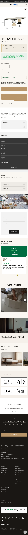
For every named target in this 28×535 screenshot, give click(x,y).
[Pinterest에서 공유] (9, 103)
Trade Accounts (4, 496)
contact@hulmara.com (8, 454)
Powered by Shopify (11, 528)
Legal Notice (17, 479)
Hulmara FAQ (3, 500)
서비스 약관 (15, 529)
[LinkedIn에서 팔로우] (23, 518)
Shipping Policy (18, 472)
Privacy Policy (18, 468)
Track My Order (4, 491)
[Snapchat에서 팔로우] (2, 521)
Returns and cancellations (6, 502)
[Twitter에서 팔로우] (6, 518)
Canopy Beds (4, 470)
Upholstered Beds (4, 468)
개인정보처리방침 (4, 529)
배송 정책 (20, 529)
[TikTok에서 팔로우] (20, 518)
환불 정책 (10, 529)
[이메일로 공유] (12, 103)
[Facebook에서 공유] (5, 103)
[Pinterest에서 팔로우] (16, 518)
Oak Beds (3, 466)
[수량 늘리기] (8, 72)
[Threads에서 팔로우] (13, 518)
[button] (25, 300)
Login (2, 493)
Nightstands (3, 472)
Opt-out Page (18, 481)
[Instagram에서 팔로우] (9, 518)
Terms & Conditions (19, 476)
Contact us (5, 97)
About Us (17, 466)
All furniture (3, 474)
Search (2, 498)
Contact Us (3, 489)
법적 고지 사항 (9, 531)
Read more (21, 269)
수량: (2, 69)
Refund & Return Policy (19, 470)
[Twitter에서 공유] (7, 103)
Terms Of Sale (18, 474)
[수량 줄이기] (3, 72)
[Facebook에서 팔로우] (2, 518)
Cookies (16, 483)
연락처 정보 (3, 531)
